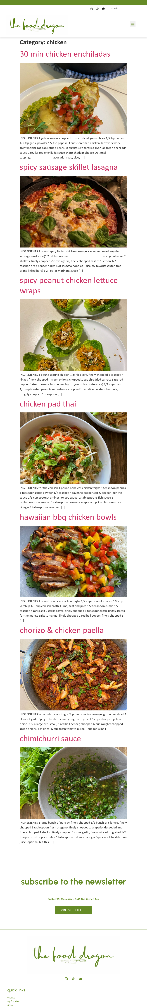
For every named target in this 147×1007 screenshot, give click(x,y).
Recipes (11, 997)
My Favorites (13, 1001)
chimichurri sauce (50, 739)
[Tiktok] (97, 9)
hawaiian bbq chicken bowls (68, 517)
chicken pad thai (48, 404)
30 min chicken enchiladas (65, 54)
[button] (133, 24)
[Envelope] (80, 978)
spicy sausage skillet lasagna (69, 167)
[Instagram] (91, 9)
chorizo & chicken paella (62, 630)
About (10, 1005)
